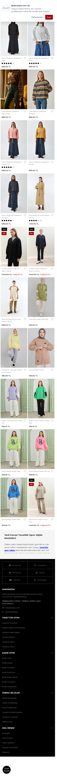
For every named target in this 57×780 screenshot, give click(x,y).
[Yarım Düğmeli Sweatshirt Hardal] (41, 140)
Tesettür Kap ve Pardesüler (13, 628)
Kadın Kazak (7, 663)
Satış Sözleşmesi (9, 707)
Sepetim (6, 752)
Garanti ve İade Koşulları (12, 712)
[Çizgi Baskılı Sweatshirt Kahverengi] (14, 89)
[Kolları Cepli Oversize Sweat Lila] (14, 398)
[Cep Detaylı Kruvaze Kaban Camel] (41, 193)
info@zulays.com (12, 608)
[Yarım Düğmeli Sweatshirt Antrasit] (14, 193)
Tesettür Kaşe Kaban (11, 632)
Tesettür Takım (8, 642)
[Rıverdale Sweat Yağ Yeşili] (41, 297)
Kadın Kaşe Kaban (10, 677)
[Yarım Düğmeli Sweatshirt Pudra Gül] (14, 140)
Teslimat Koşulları (9, 698)
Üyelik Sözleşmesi (10, 703)
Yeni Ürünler (7, 738)
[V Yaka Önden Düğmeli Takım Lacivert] (41, 246)
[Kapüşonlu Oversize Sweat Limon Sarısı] (14, 348)
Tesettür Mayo (8, 647)
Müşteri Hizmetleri (10, 747)
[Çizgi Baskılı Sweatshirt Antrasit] (41, 89)
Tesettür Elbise (8, 637)
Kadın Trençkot (8, 682)
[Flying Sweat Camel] (41, 348)
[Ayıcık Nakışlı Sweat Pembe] (41, 449)
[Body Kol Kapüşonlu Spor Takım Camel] (14, 297)
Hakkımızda (7, 722)
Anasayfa (6, 733)
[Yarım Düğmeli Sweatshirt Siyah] (14, 36)
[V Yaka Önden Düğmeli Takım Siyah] (14, 246)
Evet (49, 17)
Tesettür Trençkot (9, 623)
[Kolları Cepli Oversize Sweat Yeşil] (41, 398)
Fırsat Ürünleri (7, 769)
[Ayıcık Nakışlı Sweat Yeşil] (14, 449)
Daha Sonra (36, 17)
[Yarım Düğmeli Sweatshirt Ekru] (41, 36)
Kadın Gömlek (8, 668)
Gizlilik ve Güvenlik (10, 717)
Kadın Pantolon (8, 672)
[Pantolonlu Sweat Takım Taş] (41, 497)
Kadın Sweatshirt (9, 686)
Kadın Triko (7, 658)
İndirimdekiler (8, 743)
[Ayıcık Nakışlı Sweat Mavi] (14, 497)
